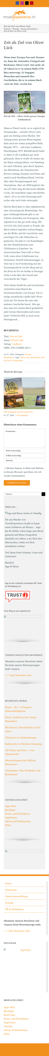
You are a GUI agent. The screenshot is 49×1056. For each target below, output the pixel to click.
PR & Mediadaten (14, 909)
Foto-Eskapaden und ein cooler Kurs (18, 412)
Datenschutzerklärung (16, 896)
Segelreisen (11, 817)
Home (8, 883)
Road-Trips (9, 1014)
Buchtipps (10, 809)
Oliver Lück (17, 340)
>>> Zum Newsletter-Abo (18, 675)
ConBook (16, 344)
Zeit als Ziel (16, 336)
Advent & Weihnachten (16, 1030)
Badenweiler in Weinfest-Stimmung (23, 743)
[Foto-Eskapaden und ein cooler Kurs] (24, 378)
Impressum (11, 889)
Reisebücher (9, 357)
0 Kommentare (17, 360)
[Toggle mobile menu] (44, 11)
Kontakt (9, 902)
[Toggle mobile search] (40, 11)
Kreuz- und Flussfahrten (17, 813)
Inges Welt (10, 806)
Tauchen (8, 1026)
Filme (8, 825)
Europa (28, 354)
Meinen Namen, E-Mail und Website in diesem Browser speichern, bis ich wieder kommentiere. (24, 472)
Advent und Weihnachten (18, 821)
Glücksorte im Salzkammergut (20, 737)
